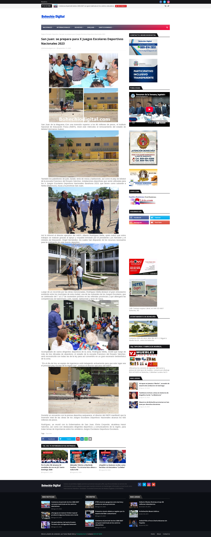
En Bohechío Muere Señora (149, 511)
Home (153, 534)
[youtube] (160, 222)
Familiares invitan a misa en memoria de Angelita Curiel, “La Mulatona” (153, 394)
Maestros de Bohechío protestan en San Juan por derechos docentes (154, 403)
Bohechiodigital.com (49, 48)
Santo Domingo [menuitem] (105, 27)
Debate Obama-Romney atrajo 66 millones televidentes (151, 503)
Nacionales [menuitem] (47, 27)
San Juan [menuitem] (90, 27)
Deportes (55, 34)
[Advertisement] (130, 16)
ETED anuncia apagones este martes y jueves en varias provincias (109, 503)
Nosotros (44, 2)
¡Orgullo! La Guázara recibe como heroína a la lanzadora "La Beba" (112, 466)
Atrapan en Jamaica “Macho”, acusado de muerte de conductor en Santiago (154, 384)
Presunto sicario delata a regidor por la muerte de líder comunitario (109, 512)
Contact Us (166, 534)
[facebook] (160, 1)
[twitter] (164, 1)
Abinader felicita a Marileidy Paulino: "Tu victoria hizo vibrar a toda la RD (83, 467)
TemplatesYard (81, 534)
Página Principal (46, 34)
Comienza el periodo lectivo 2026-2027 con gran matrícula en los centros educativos (86, 6)
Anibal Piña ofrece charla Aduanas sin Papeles (153, 522)
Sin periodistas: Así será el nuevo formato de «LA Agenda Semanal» (63, 523)
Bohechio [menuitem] (78, 27)
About (159, 534)
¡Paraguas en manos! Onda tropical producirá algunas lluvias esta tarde (64, 514)
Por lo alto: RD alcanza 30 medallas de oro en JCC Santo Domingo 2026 (52, 467)
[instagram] (168, 1)
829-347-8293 (97, 534)
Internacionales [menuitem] (63, 27)
